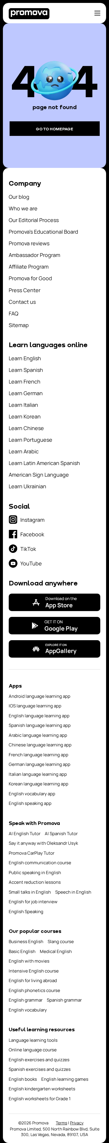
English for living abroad (33, 980)
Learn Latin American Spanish (44, 462)
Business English (26, 941)
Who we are (23, 208)
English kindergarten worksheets (42, 1089)
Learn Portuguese (30, 439)
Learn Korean (25, 416)
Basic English (22, 951)
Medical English (56, 951)
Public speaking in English (35, 872)
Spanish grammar (64, 1000)
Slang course (61, 941)
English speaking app (30, 803)
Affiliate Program (29, 266)
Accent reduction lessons (35, 882)
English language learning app (39, 716)
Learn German (26, 393)
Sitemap (19, 325)
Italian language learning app (38, 774)
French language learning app (38, 755)
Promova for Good (30, 278)
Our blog (19, 196)
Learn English (25, 358)
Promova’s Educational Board (43, 231)
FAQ (13, 313)
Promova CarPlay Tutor (31, 853)
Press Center (24, 290)
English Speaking (26, 911)
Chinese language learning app (40, 745)
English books (23, 1079)
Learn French (24, 381)
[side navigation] (97, 13)
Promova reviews (29, 243)
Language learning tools (33, 1040)
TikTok (28, 548)
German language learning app (39, 764)
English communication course (40, 863)
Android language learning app (39, 696)
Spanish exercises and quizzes (40, 1069)
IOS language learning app (35, 706)
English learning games (64, 1079)
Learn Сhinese (26, 428)
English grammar (25, 1000)
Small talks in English (30, 892)
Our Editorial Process (34, 219)
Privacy (76, 1123)
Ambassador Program (34, 254)
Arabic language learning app (38, 735)
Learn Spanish (26, 369)
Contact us (22, 301)
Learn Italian (23, 404)
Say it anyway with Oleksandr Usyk (43, 843)
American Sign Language (39, 474)
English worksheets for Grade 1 (40, 1099)
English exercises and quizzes (39, 1060)
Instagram (32, 519)
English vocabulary (28, 1010)
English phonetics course (34, 990)
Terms (61, 1123)
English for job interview (33, 902)
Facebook (32, 534)
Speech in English (73, 892)
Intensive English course (34, 971)
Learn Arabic (24, 451)
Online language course (33, 1050)
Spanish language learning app (40, 725)
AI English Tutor (24, 833)
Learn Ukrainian (27, 486)
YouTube (31, 563)
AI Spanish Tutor (61, 833)
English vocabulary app (32, 794)
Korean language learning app (38, 784)
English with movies (29, 961)
